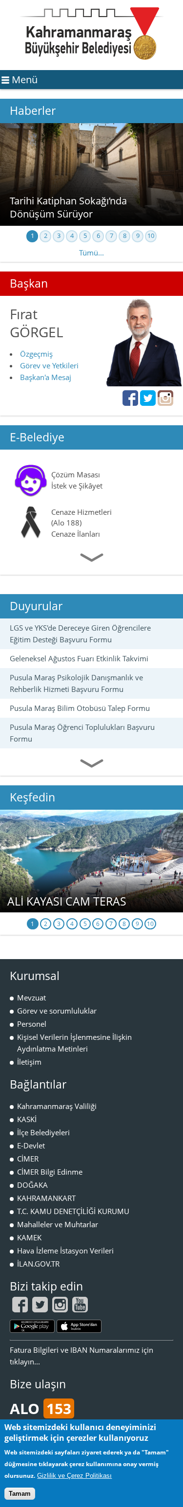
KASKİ (27, 1119)
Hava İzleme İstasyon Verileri (65, 1250)
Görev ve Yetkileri (49, 365)
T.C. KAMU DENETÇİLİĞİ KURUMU (73, 1211)
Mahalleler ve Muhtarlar (57, 1224)
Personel (31, 1024)
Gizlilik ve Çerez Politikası (74, 1475)
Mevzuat (31, 997)
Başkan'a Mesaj (45, 377)
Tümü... (91, 252)
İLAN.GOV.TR (38, 1264)
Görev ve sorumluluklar (57, 1011)
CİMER (28, 1158)
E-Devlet (31, 1145)
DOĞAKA (32, 1185)
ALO (40, 1408)
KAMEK (29, 1237)
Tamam (20, 1493)
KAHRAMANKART (46, 1198)
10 (150, 236)
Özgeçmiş (36, 354)
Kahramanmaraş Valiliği (57, 1106)
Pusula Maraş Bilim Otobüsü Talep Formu (80, 708)
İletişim (29, 1062)
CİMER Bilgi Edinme (49, 1172)
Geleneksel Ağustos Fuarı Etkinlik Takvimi (79, 658)
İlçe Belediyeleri (43, 1132)
